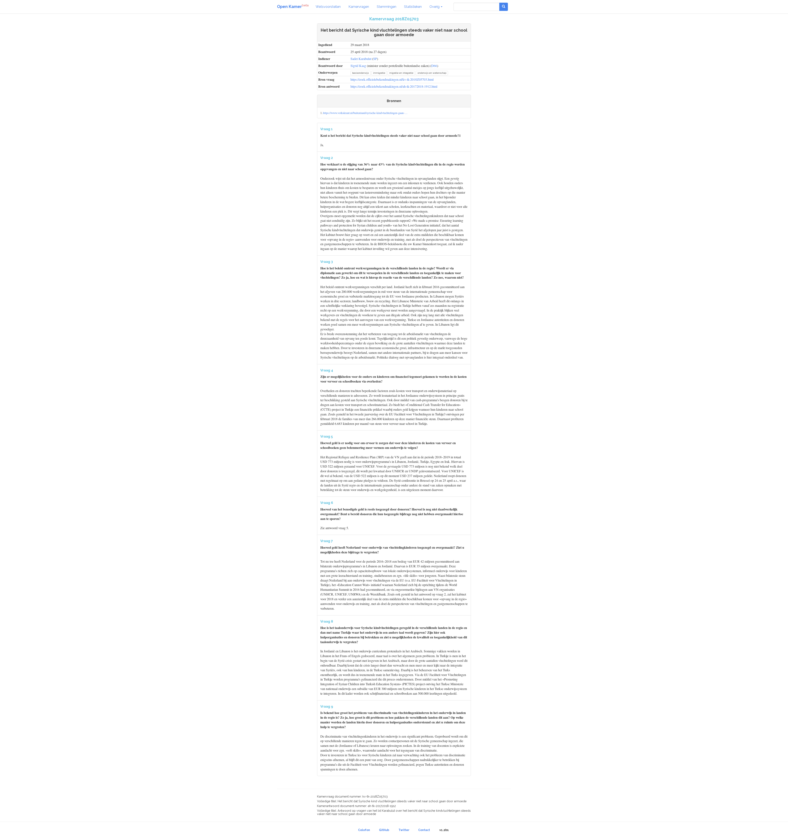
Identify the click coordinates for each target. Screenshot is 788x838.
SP (375, 58)
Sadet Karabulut (360, 58)
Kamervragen (358, 7)
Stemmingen (386, 7)
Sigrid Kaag (358, 65)
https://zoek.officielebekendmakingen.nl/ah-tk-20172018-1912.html (393, 86)
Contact (424, 830)
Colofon (364, 830)
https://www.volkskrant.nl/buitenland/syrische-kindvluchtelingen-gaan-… (365, 113)
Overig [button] (435, 7)
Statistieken (413, 7)
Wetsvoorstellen (328, 7)
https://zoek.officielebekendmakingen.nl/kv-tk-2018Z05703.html (392, 79)
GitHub (384, 830)
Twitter (404, 830)
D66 (434, 65)
